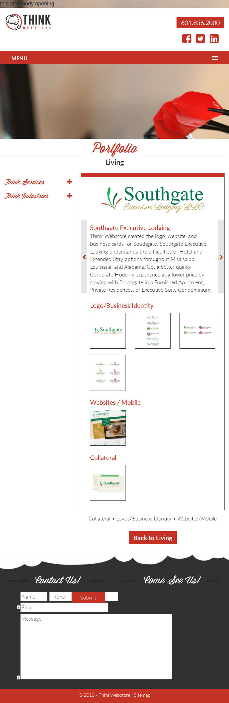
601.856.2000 (200, 22)
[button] (38, 182)
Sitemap (142, 694)
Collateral (99, 518)
